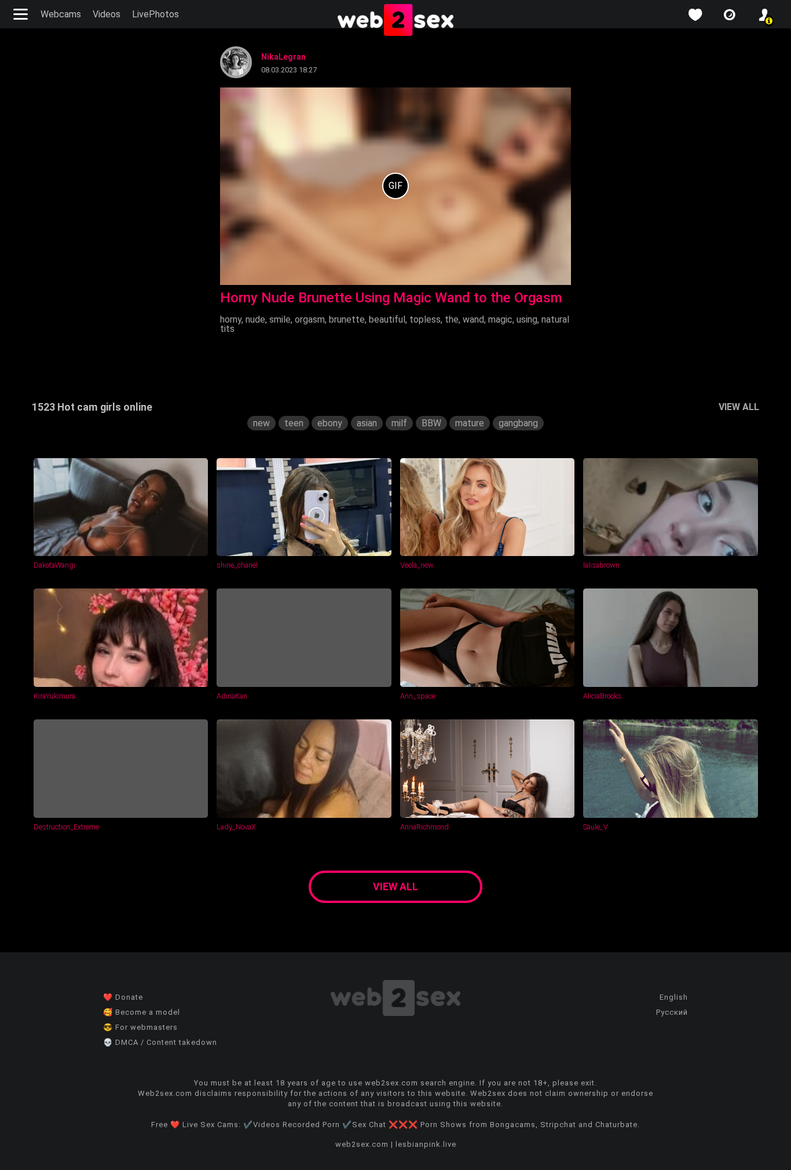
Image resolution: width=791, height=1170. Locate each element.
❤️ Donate (123, 997)
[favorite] (695, 15)
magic (500, 319)
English (674, 997)
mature (469, 423)
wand (473, 319)
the (452, 319)
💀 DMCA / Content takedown (160, 1042)
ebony (329, 423)
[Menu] (22, 14)
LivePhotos (155, 14)
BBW (431, 423)
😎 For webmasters (140, 1027)
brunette (347, 319)
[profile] (764, 15)
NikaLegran (283, 57)
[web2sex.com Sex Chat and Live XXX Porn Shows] (395, 21)
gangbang (518, 423)
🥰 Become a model (141, 1012)
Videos (106, 14)
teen (293, 423)
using (527, 319)
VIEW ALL (739, 406)
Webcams (61, 14)
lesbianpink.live (425, 1144)
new (261, 423)
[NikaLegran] (236, 75)
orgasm (310, 319)
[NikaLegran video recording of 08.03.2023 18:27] (395, 186)
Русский (672, 1012)
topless (425, 319)
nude (255, 319)
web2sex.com (362, 1144)
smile (280, 319)
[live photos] (729, 15)
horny (230, 319)
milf (399, 423)
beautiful (387, 319)
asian (367, 423)
